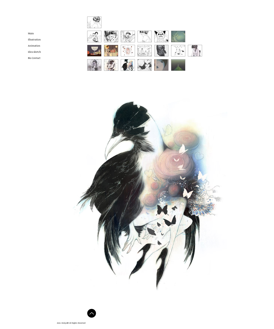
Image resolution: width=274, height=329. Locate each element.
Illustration (34, 39)
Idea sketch (34, 51)
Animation (34, 45)
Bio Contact (34, 58)
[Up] (91, 313)
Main (31, 33)
